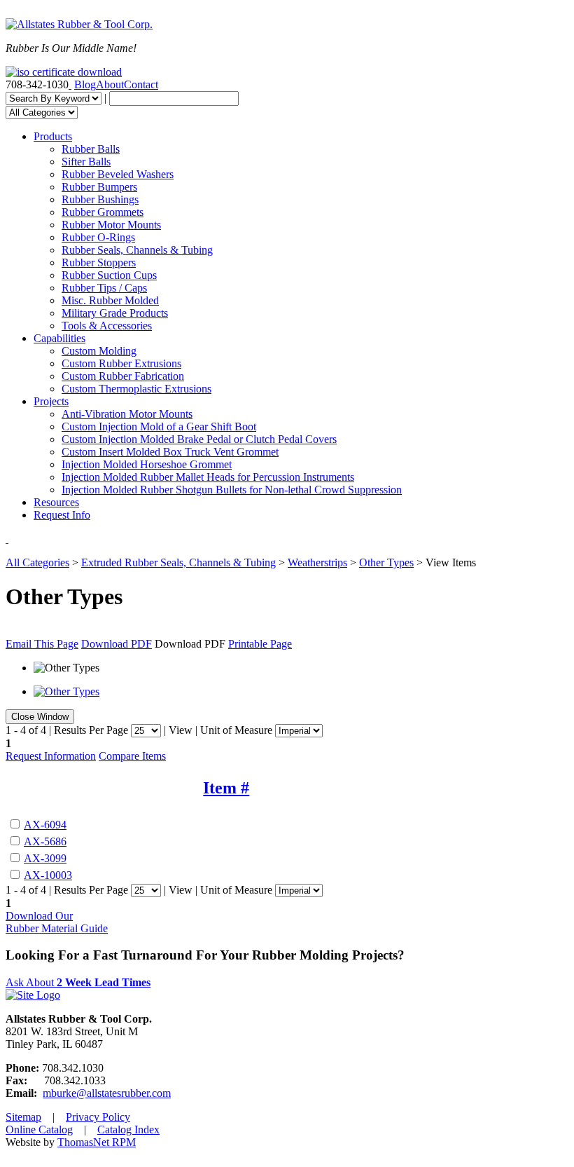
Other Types (386, 562)
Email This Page (42, 644)
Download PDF (116, 644)
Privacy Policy (98, 1117)
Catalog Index (128, 1129)
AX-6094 (45, 825)
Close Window (40, 716)
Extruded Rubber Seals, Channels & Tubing (178, 562)
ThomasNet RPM (96, 1142)
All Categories (37, 562)
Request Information (51, 756)
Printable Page (260, 644)
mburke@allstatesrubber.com (107, 1093)
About (110, 84)
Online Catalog (39, 1129)
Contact (141, 84)
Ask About (78, 982)
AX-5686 (45, 841)
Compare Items (132, 756)
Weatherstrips (317, 562)
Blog (85, 84)
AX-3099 (45, 858)
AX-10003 (48, 875)
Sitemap (23, 1117)
